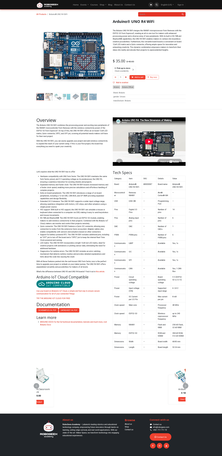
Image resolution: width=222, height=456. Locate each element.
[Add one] (126, 77)
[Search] (183, 14)
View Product (55, 399)
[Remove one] (115, 77)
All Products (41, 14)
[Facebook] (153, 445)
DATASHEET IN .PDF (69, 310)
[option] (111, 385)
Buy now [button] (153, 77)
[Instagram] (159, 445)
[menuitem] (76, 4)
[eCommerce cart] (150, 4)
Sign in (180, 5)
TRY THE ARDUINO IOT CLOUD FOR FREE (53, 298)
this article (100, 271)
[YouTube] (166, 445)
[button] (156, 4)
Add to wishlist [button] (122, 82)
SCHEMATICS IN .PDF (47, 310)
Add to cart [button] (138, 77)
